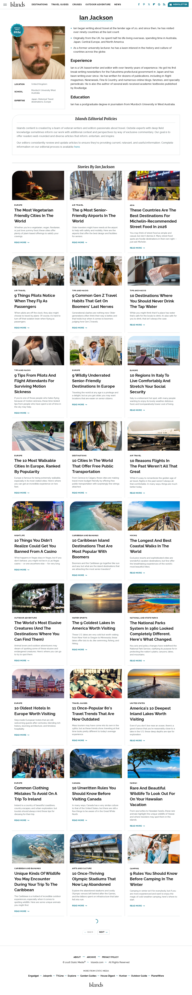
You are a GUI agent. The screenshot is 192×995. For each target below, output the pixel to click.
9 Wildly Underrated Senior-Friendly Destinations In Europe (93, 381)
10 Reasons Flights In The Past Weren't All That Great (153, 466)
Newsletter (180, 4)
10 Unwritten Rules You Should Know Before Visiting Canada (94, 793)
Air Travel (77, 205)
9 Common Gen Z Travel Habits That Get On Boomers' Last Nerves (94, 301)
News (117, 4)
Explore (72, 975)
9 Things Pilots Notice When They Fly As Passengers (34, 301)
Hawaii (133, 783)
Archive (91, 957)
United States (137, 703)
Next (102, 932)
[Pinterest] (144, 5)
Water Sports (79, 618)
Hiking (133, 535)
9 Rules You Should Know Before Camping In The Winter (153, 879)
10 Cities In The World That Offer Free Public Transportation (92, 466)
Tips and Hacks (80, 290)
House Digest (107, 975)
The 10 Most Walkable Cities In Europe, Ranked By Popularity (37, 466)
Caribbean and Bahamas (85, 535)
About (77, 957)
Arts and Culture (82, 868)
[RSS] (164, 5)
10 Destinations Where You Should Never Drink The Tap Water (152, 301)
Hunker (123, 975)
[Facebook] (138, 5)
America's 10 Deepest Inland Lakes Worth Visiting (150, 714)
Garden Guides (88, 975)
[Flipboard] (154, 5)
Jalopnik (47, 975)
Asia (132, 205)
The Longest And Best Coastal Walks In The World (150, 546)
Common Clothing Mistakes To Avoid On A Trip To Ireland (35, 793)
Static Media (77, 962)
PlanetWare (157, 975)
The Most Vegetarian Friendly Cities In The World (33, 215)
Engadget (33, 975)
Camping (134, 868)
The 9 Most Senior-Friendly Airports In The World (94, 215)
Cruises (77, 4)
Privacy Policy (110, 957)
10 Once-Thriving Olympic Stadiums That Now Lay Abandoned (94, 879)
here (77, 146)
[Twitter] (149, 5)
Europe (18, 205)
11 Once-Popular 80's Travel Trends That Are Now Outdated (93, 713)
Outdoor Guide (139, 975)
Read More (20, 242)
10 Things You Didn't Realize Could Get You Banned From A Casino (35, 546)
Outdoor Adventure (97, 4)
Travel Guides (60, 4)
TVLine (60, 975)
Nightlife (19, 535)
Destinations (40, 4)
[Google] (159, 5)
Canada (76, 783)
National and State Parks (144, 618)
